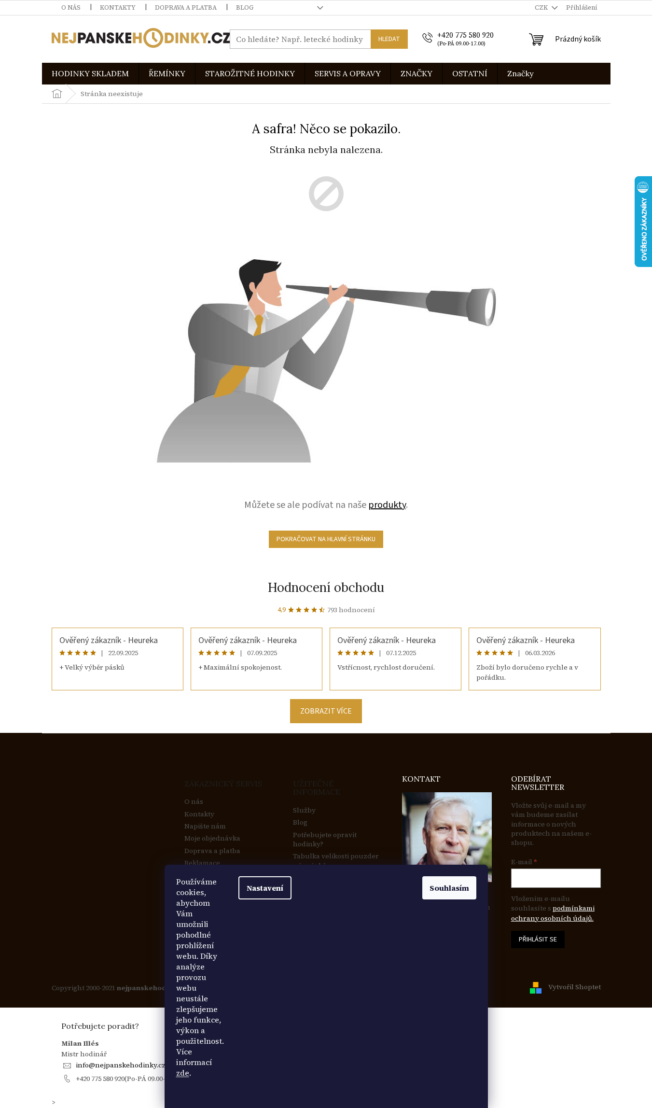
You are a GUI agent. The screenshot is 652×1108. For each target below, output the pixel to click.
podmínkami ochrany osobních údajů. (553, 913)
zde (182, 1072)
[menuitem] (90, 73)
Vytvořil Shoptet (574, 987)
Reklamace (202, 863)
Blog (244, 7)
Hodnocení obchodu (326, 587)
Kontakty (118, 7)
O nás (71, 7)
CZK (542, 7)
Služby (304, 810)
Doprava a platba (186, 7)
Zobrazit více (326, 711)
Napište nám (205, 826)
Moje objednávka (212, 838)
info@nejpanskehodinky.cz (121, 1065)
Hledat (389, 39)
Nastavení (265, 888)
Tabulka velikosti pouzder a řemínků (336, 861)
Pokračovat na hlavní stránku (326, 539)
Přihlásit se (538, 939)
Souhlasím (449, 888)
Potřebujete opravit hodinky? (325, 839)
